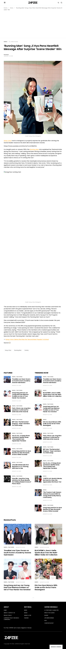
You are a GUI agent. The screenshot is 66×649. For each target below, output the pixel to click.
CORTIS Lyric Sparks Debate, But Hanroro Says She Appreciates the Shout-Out (52, 480)
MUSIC (26, 612)
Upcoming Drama (49, 618)
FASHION (26, 618)
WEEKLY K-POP (27, 615)
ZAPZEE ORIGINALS (50, 607)
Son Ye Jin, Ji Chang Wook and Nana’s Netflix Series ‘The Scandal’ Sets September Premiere (21, 438)
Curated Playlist (49, 623)
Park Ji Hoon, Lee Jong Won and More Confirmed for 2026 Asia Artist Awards (21, 410)
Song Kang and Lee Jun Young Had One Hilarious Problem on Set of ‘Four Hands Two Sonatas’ (20, 395)
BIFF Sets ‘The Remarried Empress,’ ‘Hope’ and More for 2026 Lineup (21, 423)
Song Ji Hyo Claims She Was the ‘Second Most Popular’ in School (27, 339)
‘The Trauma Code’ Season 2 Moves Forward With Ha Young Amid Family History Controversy (52, 494)
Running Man (17, 350)
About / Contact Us (9, 612)
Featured (19, 376)
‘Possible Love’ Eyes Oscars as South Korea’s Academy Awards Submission (21, 380)
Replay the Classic (49, 612)
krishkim (6, 54)
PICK (45, 620)
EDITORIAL (28, 607)
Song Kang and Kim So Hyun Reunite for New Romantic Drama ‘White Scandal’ (21, 452)
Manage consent (56, 647)
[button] (5, 3)
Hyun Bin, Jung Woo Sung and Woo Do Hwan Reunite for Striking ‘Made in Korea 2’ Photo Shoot (21, 481)
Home (5, 8)
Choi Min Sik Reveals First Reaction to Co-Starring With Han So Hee (20, 466)
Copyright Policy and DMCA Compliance (11, 618)
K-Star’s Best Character (51, 610)
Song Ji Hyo (7, 141)
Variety (26, 350)
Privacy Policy (8, 615)
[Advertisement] (33, 24)
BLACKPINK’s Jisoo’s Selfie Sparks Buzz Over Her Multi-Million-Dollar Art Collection (52, 394)
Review (46, 615)
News (11, 8)
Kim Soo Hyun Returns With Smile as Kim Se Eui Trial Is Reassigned (52, 423)
